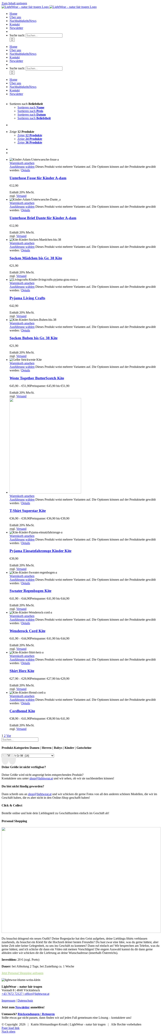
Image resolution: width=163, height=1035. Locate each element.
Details (25, 170)
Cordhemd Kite (22, 711)
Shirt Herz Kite (22, 671)
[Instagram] (12, 759)
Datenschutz (25, 1000)
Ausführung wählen (22, 166)
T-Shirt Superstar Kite (28, 511)
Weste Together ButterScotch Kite (37, 378)
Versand (21, 196)
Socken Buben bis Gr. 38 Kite (33, 338)
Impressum (8, 1000)
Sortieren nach (30, 107)
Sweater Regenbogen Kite (30, 591)
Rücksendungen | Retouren (36, 1014)
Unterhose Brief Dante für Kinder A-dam (43, 218)
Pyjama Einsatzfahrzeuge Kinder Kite (40, 551)
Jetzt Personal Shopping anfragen (22, 973)
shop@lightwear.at (41, 778)
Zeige (29, 135)
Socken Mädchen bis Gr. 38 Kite (36, 258)
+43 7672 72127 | (13, 993)
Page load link (10, 1028)
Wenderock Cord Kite (27, 631)
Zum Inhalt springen (14, 3)
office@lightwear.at (37, 993)
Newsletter (22, 1007)
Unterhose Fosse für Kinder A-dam (38, 178)
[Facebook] (5, 759)
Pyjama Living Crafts (27, 298)
